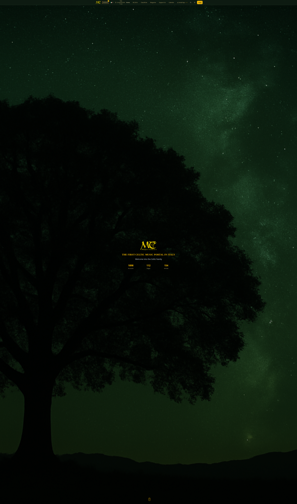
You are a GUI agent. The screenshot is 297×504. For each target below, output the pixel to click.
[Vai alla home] (98, 2)
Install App (183, 2)
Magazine (153, 2)
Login (199, 2)
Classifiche (144, 2)
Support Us (162, 2)
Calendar (171, 2)
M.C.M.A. (135, 2)
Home (128, 2)
